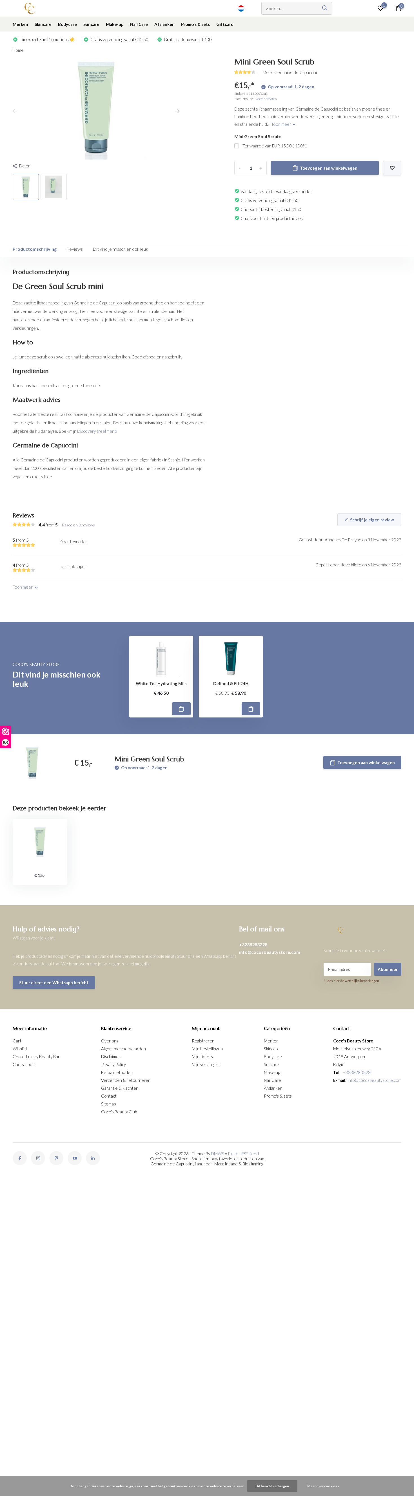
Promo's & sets (195, 24)
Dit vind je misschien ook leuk (120, 249)
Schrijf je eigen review (372, 519)
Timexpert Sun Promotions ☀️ (47, 39)
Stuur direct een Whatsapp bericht (53, 982)
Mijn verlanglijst (206, 1064)
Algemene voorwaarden (123, 1048)
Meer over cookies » (323, 1486)
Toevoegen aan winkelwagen (328, 168)
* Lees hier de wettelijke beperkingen (351, 981)
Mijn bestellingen (207, 1048)
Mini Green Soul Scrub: (257, 136)
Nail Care (139, 24)
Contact (109, 1095)
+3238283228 (253, 944)
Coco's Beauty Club (119, 1111)
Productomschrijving (35, 249)
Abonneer (388, 969)
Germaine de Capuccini (295, 72)
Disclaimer (110, 1056)
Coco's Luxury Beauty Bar (36, 1056)
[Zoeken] (325, 8)
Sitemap (108, 1103)
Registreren (203, 1040)
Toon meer (281, 124)
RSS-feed (250, 1153)
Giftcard (224, 24)
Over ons (109, 1040)
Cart (17, 1040)
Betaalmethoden (117, 1072)
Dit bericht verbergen (272, 1486)
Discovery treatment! (97, 431)
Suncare (91, 24)
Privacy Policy (113, 1064)
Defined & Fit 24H (230, 683)
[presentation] (15, 111)
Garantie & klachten (119, 1088)
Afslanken (164, 24)
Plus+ (233, 1153)
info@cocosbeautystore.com (269, 952)
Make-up (115, 24)
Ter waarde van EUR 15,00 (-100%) (275, 145)
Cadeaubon (24, 1064)
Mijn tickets (202, 1056)
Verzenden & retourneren (125, 1080)
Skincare (43, 24)
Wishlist (20, 1048)
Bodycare (67, 24)
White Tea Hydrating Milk (161, 683)
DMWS (217, 1153)
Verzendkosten (266, 99)
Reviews (74, 249)
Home (18, 50)
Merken (20, 24)
